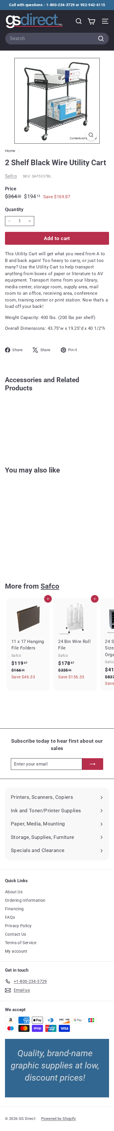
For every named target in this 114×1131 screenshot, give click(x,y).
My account (16, 951)
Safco (11, 176)
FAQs (10, 917)
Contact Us (15, 934)
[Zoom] (91, 135)
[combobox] (57, 38)
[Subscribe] (92, 764)
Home (10, 151)
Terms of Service (20, 942)
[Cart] (91, 21)
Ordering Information (25, 900)
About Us (14, 891)
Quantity (14, 209)
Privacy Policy (18, 925)
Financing (14, 908)
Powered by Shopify (58, 1118)
